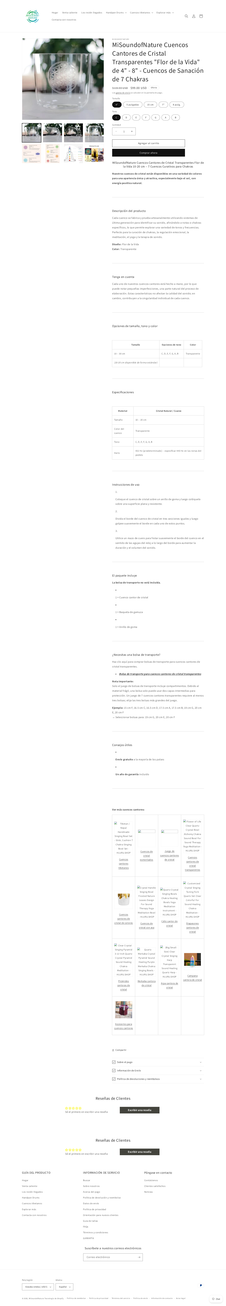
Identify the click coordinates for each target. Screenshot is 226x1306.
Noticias (148, 1191)
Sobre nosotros (91, 1186)
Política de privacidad (94, 1209)
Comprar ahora (149, 152)
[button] (116, 12)
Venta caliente (29, 1186)
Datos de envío (91, 1203)
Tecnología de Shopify (54, 1298)
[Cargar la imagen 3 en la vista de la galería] (73, 132)
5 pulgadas (133, 104)
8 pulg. (177, 104)
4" (117, 104)
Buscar (86, 1180)
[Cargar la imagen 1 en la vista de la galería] (31, 132)
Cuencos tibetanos (32, 1203)
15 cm (150, 104)
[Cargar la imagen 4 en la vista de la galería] (94, 132)
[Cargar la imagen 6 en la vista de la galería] (52, 153)
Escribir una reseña (139, 1110)
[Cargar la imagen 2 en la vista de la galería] (52, 132)
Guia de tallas (90, 1220)
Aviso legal (181, 1298)
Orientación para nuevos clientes (100, 1215)
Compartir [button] (120, 1049)
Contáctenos (151, 1180)
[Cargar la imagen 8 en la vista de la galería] (94, 153)
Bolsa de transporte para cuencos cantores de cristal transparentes (160, 674)
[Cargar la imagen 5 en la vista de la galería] (31, 153)
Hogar (25, 1180)
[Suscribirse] (139, 1257)
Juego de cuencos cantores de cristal (169, 855)
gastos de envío (123, 92)
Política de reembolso (76, 1298)
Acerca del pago (91, 1191)
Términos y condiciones (95, 1232)
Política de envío (140, 1298)
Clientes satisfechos (155, 1186)
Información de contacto (162, 1298)
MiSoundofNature (36, 1298)
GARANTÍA (88, 1238)
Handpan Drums (31, 1197)
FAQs (85, 1226)
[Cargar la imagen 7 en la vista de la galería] (73, 153)
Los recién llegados (32, 1191)
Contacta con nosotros (34, 1215)
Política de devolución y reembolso (102, 1197)
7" (163, 104)
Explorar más (29, 1209)
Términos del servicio (121, 1298)
